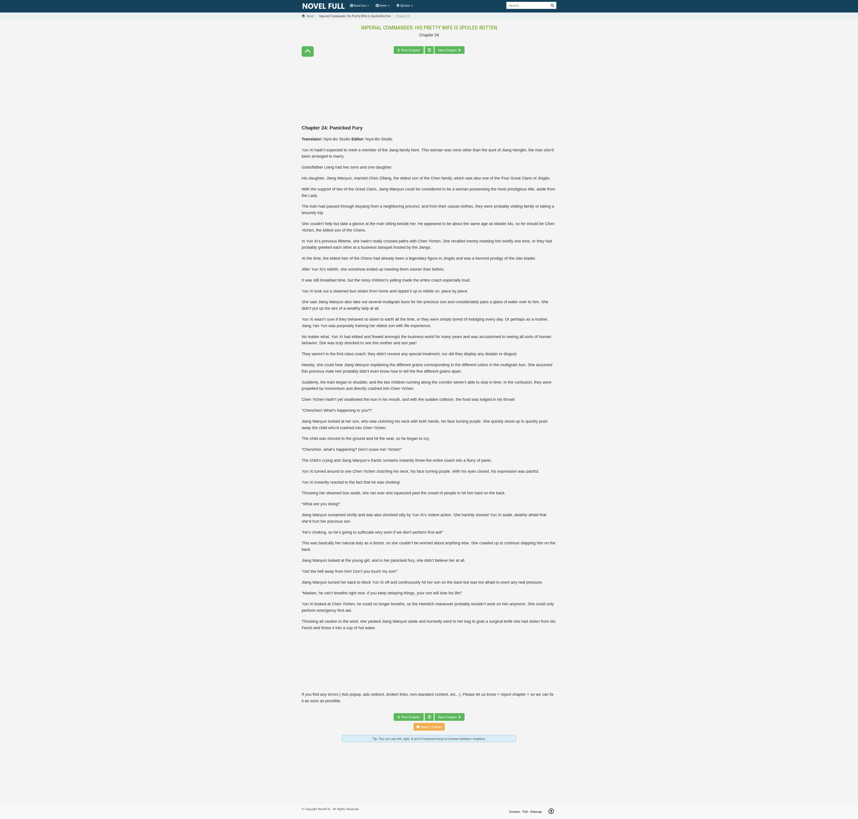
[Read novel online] (323, 6)
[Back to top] (551, 812)
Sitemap (536, 811)
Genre (383, 5)
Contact (514, 811)
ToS (525, 811)
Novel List (360, 5)
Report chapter (431, 727)
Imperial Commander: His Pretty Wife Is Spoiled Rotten (429, 28)
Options (405, 5)
